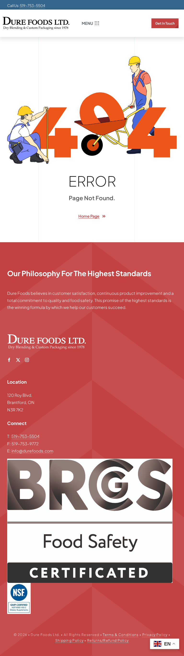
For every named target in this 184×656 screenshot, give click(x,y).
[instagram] (27, 360)
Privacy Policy (155, 634)
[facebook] (9, 360)
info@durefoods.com (32, 450)
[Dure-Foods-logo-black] (36, 18)
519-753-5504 (32, 5)
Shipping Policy (69, 640)
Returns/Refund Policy (108, 640)
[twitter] (18, 360)
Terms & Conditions (120, 634)
